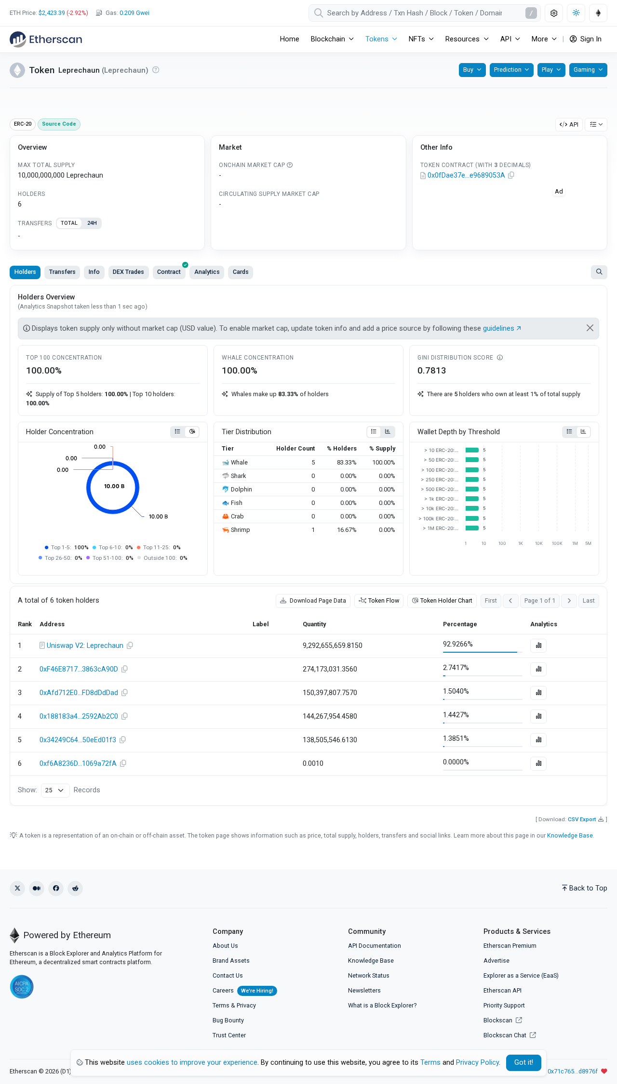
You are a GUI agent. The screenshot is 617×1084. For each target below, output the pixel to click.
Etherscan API (502, 990)
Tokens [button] (377, 39)
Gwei (134, 12)
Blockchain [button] (328, 39)
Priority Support (504, 1005)
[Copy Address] (511, 175)
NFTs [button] (417, 39)
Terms (221, 1005)
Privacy (246, 1005)
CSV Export (582, 819)
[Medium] (36, 888)
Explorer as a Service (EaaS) (521, 975)
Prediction (508, 69)
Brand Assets (231, 960)
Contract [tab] (169, 271)
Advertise (496, 960)
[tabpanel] (107, 236)
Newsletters (364, 990)
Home (289, 39)
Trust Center (229, 1035)
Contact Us (228, 975)
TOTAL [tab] (69, 223)
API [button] (505, 39)
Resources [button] (462, 39)
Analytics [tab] (207, 271)
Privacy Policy (477, 1062)
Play (547, 69)
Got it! (523, 1062)
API (573, 124)
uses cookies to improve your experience (192, 1062)
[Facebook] (56, 888)
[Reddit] (75, 888)
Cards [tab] (241, 271)
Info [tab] (94, 271)
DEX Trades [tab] (128, 271)
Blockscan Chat (505, 1035)
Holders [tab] (25, 271)
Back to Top (588, 888)
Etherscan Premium (510, 945)
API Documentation (374, 945)
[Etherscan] (46, 39)
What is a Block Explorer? (382, 1005)
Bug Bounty (228, 1020)
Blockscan (498, 1020)
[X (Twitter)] (17, 888)
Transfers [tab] (62, 271)
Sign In (590, 39)
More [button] (540, 39)
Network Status (368, 975)
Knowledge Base (570, 835)
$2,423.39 (52, 12)
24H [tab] (92, 223)
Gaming (584, 69)
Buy (468, 69)
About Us (225, 945)
